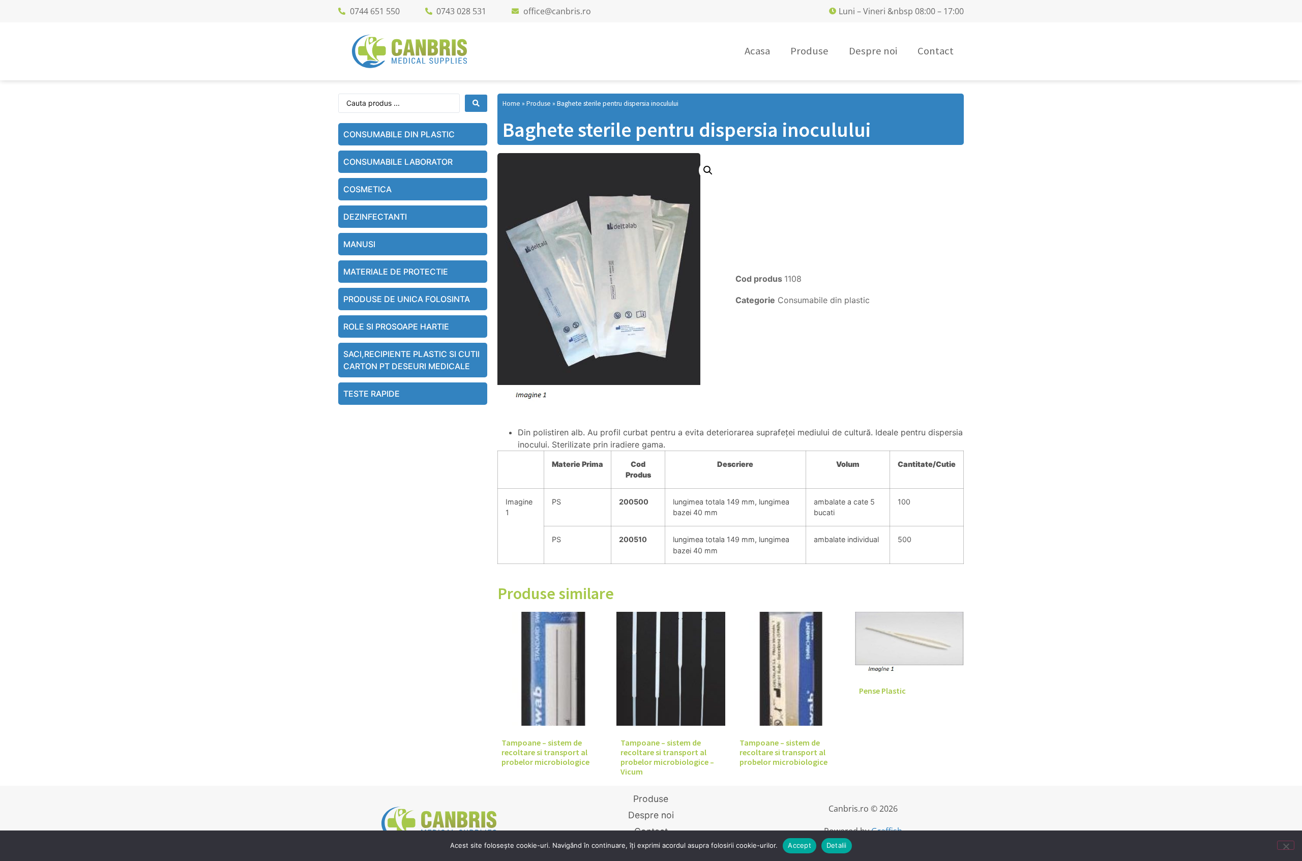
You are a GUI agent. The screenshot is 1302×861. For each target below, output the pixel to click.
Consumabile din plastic (399, 134)
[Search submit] (476, 103)
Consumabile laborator (398, 162)
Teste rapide (371, 394)
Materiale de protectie (395, 271)
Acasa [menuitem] (757, 50)
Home (511, 103)
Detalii (836, 845)
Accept (799, 845)
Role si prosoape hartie (396, 326)
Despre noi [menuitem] (873, 50)
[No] (1285, 845)
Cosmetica (367, 189)
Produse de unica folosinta (406, 299)
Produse (538, 103)
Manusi (359, 244)
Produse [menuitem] (809, 50)
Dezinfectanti (375, 217)
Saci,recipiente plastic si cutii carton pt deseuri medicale (411, 360)
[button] (708, 170)
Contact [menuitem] (936, 50)
